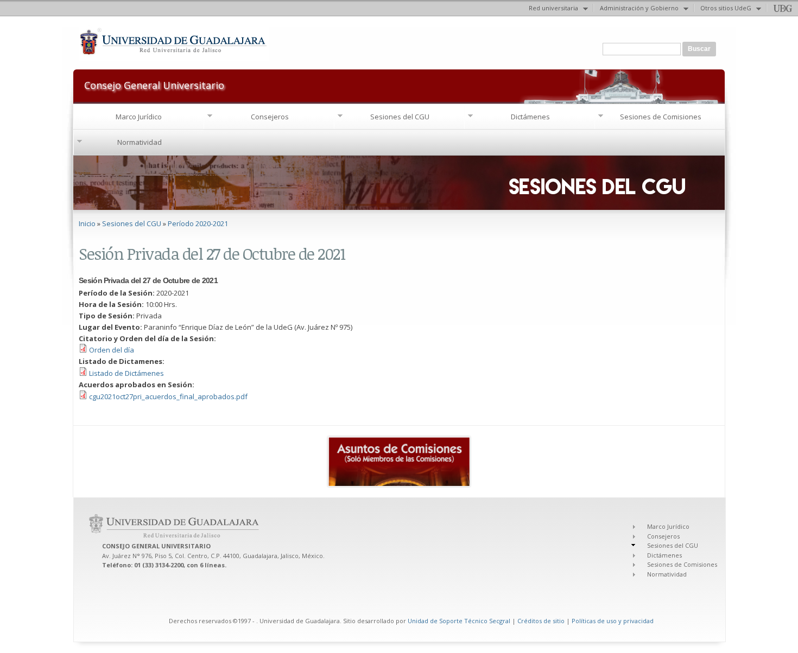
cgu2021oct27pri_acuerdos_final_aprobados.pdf (168, 396)
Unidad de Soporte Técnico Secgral (460, 621)
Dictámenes (530, 116)
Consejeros (270, 116)
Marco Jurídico (139, 116)
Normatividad (139, 142)
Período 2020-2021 (198, 223)
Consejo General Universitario (154, 84)
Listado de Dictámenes (126, 373)
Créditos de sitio (541, 621)
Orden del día (111, 350)
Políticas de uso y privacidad (613, 621)
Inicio (87, 223)
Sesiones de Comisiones (660, 116)
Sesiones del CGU (399, 116)
